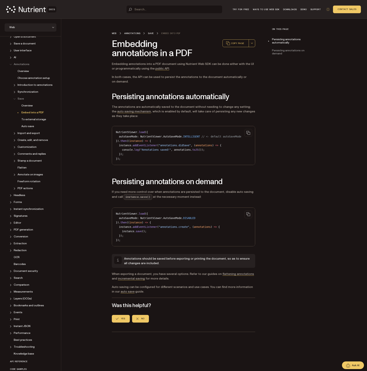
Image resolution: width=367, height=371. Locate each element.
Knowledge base (24, 354)
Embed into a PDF (32, 112)
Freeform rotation (29, 181)
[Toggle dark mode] (328, 9)
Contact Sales (347, 9)
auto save (128, 291)
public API (162, 68)
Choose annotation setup (34, 78)
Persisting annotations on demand (288, 52)
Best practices (23, 340)
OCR (16, 257)
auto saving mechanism (134, 111)
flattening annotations (238, 274)
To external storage (33, 119)
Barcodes (20, 264)
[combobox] (252, 43)
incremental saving (131, 278)
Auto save (27, 126)
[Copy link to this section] (106, 97)
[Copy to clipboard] (248, 133)
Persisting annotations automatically (286, 41)
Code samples (18, 369)
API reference (19, 361)
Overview (23, 71)
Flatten (22, 168)
